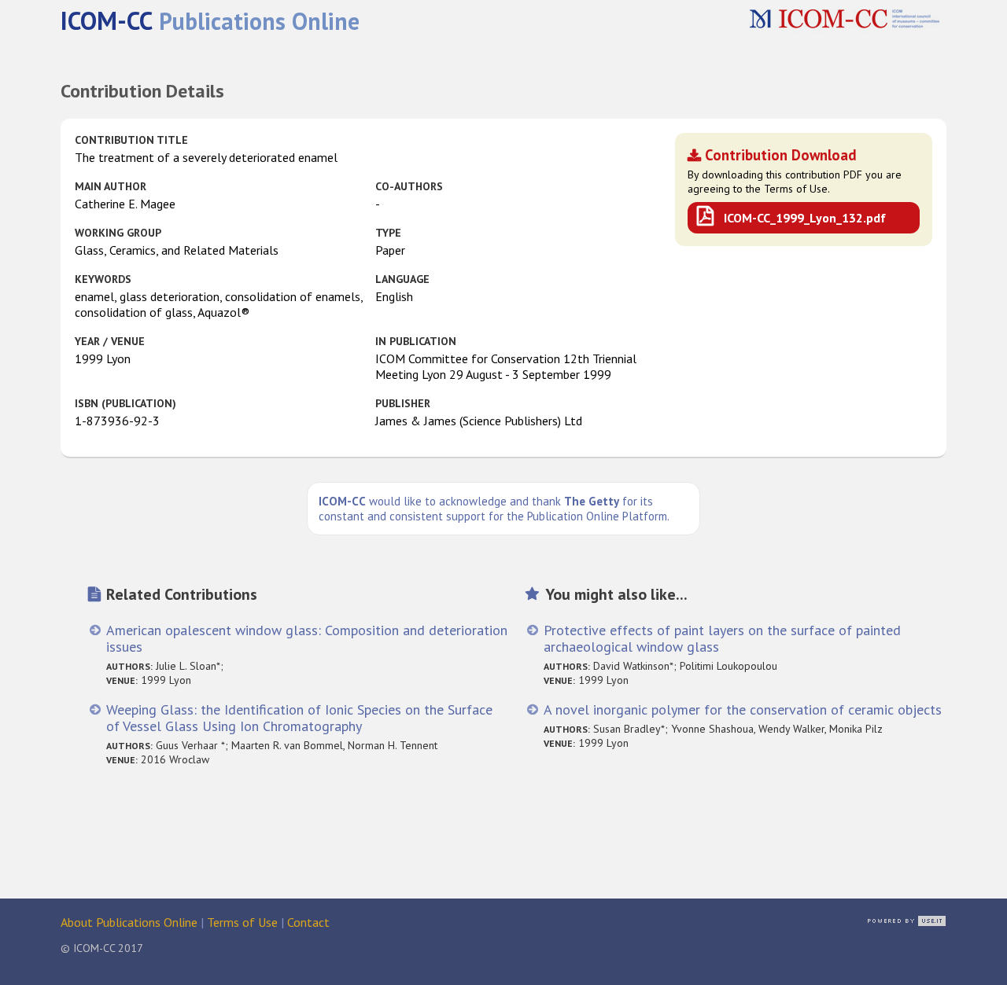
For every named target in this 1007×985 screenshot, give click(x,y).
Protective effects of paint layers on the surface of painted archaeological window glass (722, 638)
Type (388, 233)
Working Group (118, 233)
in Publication (415, 341)
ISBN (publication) (125, 403)
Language (402, 279)
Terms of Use (242, 922)
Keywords (103, 279)
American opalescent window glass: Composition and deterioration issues (306, 638)
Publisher (402, 403)
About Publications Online (129, 922)
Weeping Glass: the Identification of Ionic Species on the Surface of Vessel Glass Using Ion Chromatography (299, 717)
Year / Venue (110, 341)
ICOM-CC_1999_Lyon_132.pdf (805, 218)
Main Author (110, 186)
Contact (308, 922)
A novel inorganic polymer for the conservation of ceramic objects (743, 709)
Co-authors (409, 186)
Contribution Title (131, 140)
